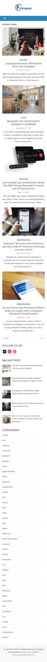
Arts (3, 440)
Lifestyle (5, 570)
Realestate (6, 591)
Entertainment (7, 487)
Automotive (6, 451)
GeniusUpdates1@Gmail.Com (23, 655)
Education (23, 60)
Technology (23, 179)
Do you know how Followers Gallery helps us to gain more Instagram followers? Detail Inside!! (23, 310)
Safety (4, 596)
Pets (4, 585)
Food (4, 508)
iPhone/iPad (6, 559)
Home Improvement (9, 539)
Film (3, 497)
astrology (5, 445)
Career (4, 466)
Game (4, 513)
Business (5, 461)
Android (5, 435)
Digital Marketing (23, 240)
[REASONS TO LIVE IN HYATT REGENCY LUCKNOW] (23, 99)
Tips (3, 617)
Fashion (5, 492)
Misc (4, 580)
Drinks (4, 476)
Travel (23, 118)
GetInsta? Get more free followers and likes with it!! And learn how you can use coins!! (23, 246)
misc (4, 575)
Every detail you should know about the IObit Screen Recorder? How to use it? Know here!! (23, 185)
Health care (6, 534)
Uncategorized (7, 632)
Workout (5, 637)
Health (4, 528)
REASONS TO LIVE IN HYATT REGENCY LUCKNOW (23, 123)
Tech (4, 606)
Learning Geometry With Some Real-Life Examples (23, 65)
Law (3, 565)
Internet (5, 549)
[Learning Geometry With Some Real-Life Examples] (23, 41)
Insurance (6, 544)
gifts (4, 523)
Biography (6, 456)
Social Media (7, 601)
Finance (5, 502)
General (5, 518)
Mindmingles (27, 652)
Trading (5, 622)
